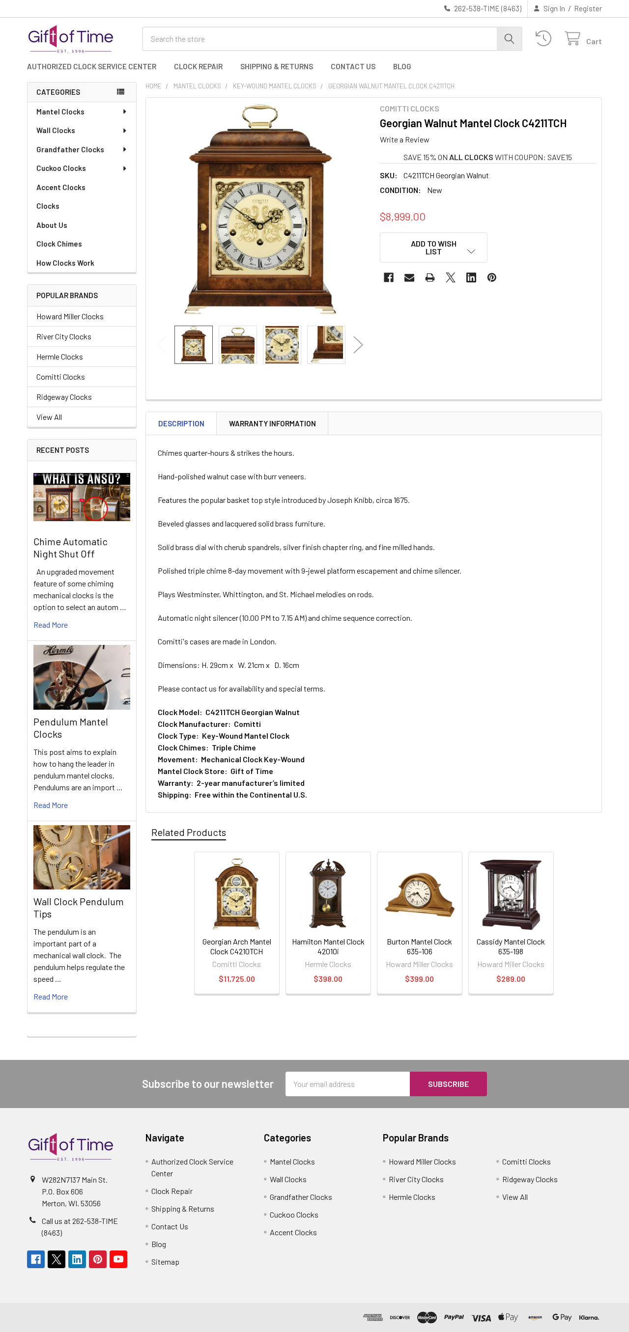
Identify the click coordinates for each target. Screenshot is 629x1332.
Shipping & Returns (276, 66)
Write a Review (404, 139)
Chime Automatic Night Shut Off (70, 547)
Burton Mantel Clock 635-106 (419, 946)
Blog (402, 66)
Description (181, 423)
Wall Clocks (55, 130)
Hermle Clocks (59, 356)
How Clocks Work (65, 262)
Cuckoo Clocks (61, 168)
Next (358, 345)
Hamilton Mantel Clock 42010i (328, 946)
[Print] (430, 277)
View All (49, 416)
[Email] (409, 277)
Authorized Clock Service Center (91, 66)
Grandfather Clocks (70, 149)
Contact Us (353, 66)
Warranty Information (272, 423)
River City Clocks (63, 336)
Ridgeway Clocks (64, 396)
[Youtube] (118, 1259)
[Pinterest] (492, 277)
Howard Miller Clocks (70, 316)
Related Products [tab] (188, 832)
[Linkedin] (471, 277)
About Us (51, 225)
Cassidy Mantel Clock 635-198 (511, 946)
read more (50, 624)
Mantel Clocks (60, 111)
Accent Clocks (61, 187)
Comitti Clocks (60, 376)
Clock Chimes (59, 243)
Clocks (47, 205)
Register (588, 8)
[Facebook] (389, 277)
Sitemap (165, 1261)
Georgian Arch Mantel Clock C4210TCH (236, 946)
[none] (260, 212)
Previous (162, 345)
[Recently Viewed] (545, 38)
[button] (434, 247)
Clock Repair (198, 66)
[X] (450, 277)
